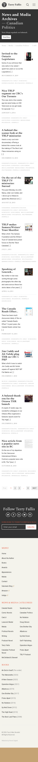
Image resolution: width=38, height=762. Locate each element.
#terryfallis (29, 83)
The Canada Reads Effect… (10, 310)
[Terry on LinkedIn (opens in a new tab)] (19, 515)
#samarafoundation (8, 261)
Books (4, 563)
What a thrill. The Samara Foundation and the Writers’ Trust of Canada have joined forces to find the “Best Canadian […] (12, 240)
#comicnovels (23, 80)
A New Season (10, 680)
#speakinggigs (6, 433)
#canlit (15, 80)
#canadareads (6, 118)
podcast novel (7, 641)
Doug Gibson (24, 622)
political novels (7, 631)
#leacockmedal (25, 165)
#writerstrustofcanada (29, 261)
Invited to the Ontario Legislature (9, 56)
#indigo (4, 341)
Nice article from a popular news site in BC (12, 444)
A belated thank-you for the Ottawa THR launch (11, 400)
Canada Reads (7, 608)
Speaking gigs (25, 608)
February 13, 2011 (9, 334)
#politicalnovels (20, 83)
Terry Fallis (6, 645)
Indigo (4, 595)
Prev (4, 488)
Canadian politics (26, 613)
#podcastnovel (6, 122)
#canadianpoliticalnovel (9, 163)
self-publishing (25, 641)
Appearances (6, 572)
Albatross (23, 631)
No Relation (24, 617)
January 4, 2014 (8, 112)
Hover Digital (13, 740)
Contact (4, 581)
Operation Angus (26, 645)
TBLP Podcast (25, 655)
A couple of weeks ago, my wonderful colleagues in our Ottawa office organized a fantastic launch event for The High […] (12, 414)
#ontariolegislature (8, 83)
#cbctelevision (6, 120)
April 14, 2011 (7, 291)
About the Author (8, 558)
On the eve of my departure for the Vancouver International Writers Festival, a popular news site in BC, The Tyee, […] (12, 456)
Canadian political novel (8, 651)
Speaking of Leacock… (9, 270)
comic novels (7, 613)
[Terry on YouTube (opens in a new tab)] (24, 515)
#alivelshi (5, 381)
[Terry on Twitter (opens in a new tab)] (8, 515)
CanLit (4, 617)
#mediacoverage (25, 120)
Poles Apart (24, 650)
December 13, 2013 (10, 158)
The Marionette (10, 675)
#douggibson (32, 471)
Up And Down (9, 707)
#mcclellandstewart (8, 167)
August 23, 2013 (8, 202)
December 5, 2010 (9, 423)
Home (4, 45)
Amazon (5, 591)
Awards (4, 567)
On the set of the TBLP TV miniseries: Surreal (11, 182)
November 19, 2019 (10, 75)
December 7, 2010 (9, 376)
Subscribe (30, 527)
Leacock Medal (7, 622)
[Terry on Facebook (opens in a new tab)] (13, 515)
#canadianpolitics (7, 80)
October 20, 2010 (9, 466)
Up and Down (25, 636)
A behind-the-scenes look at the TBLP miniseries (12, 133)
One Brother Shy (26, 627)
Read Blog (6, 37)
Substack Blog (7, 586)
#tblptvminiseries (7, 170)
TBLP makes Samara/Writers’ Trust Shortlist (11, 227)
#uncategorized (25, 170)
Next (35, 488)
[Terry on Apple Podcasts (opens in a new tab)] (30, 515)
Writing (4, 636)
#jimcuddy (31, 383)
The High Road (10, 712)
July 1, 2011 (6, 249)
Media (10, 45)
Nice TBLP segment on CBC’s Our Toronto (12, 93)
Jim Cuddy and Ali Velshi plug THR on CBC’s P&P (10, 355)
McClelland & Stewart (10, 658)
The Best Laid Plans (12, 717)
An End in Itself (12, 670)
